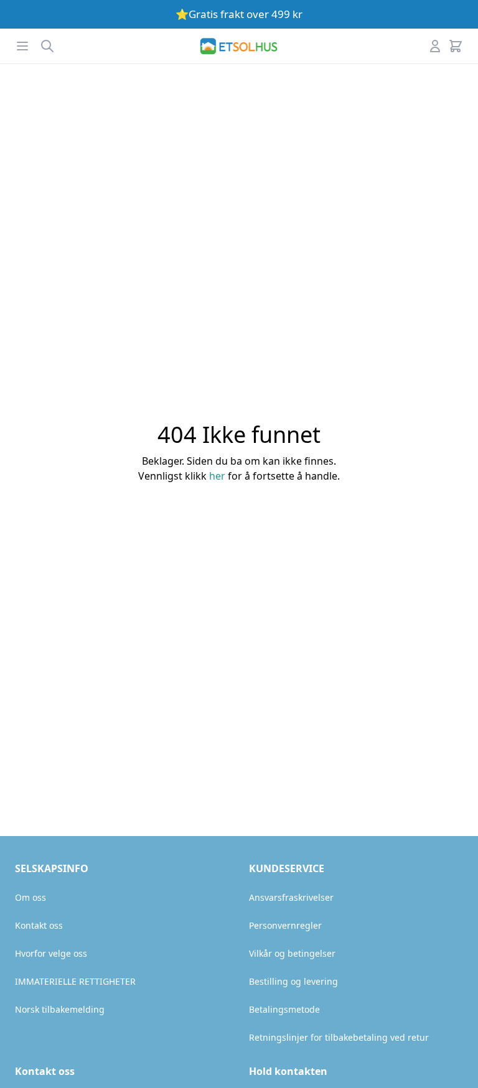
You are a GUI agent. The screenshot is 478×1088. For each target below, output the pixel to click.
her (217, 476)
